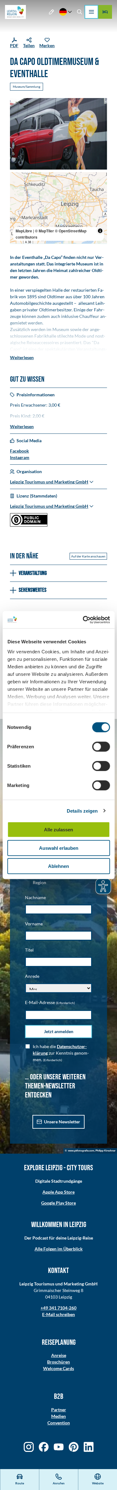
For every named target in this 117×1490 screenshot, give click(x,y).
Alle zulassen (58, 829)
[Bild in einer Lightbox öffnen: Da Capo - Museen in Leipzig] (58, 134)
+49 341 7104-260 (58, 1307)
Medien (58, 1416)
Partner (58, 1409)
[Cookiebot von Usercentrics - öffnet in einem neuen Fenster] (83, 620)
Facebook (19, 450)
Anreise (58, 1355)
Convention (58, 1422)
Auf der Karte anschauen (88, 556)
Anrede (32, 976)
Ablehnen (58, 866)
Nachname (35, 897)
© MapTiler (44, 231)
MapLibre (24, 231)
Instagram (19, 457)
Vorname (34, 923)
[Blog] (51, 11)
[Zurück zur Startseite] (15, 12)
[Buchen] (105, 12)
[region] (58, 208)
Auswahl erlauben (58, 847)
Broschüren (58, 1361)
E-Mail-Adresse (50, 1002)
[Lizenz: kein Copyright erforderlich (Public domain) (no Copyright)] (28, 524)
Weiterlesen (22, 357)
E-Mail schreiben (58, 1314)
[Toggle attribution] (100, 231)
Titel (29, 950)
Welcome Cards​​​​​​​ (58, 1368)
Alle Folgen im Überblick (59, 1248)
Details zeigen (82, 810)
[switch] (101, 747)
